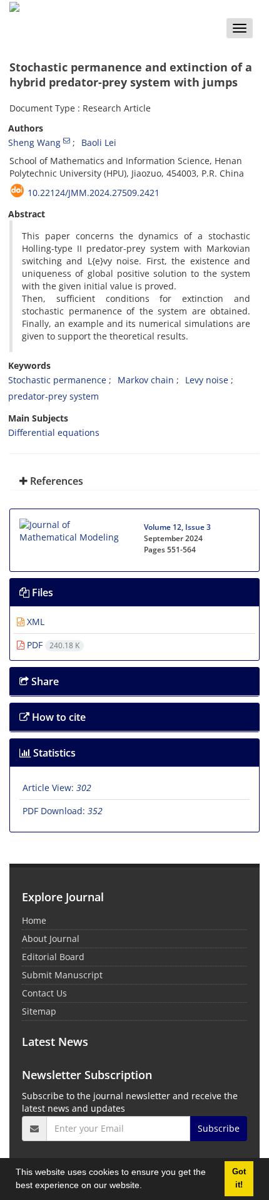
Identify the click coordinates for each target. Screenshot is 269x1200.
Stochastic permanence (57, 380)
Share (44, 681)
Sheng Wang (34, 142)
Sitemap (39, 1011)
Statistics (53, 753)
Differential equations (53, 432)
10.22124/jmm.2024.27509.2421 (94, 193)
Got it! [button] (239, 1178)
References (55, 481)
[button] (146, 1187)
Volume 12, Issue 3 (177, 527)
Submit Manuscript (62, 975)
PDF (51, 645)
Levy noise (206, 380)
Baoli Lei (98, 142)
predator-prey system (53, 396)
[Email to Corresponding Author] (66, 140)
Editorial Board (53, 957)
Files (41, 592)
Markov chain (146, 380)
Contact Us (44, 993)
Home (34, 920)
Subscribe (219, 1128)
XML (34, 622)
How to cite (57, 717)
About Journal (50, 938)
